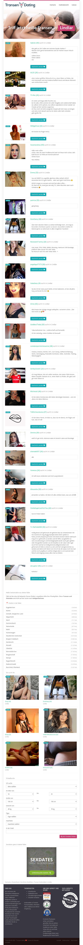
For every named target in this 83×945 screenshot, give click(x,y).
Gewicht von (10, 806)
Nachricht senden (38, 67)
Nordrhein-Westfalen (26, 882)
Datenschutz (66, 940)
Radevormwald (41, 664)
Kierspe (41, 658)
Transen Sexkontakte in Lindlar (43, 882)
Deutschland (15, 882)
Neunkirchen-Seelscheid (41, 636)
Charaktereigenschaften (35, 895)
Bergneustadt (41, 655)
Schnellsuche (32, 891)
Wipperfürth (41, 617)
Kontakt (59, 940)
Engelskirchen (41, 607)
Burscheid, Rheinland (41, 667)
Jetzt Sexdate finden (69, 836)
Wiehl (41, 629)
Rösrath (41, 645)
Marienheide (41, 626)
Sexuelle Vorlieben (33, 897)
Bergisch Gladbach (41, 639)
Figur (7, 813)
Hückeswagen (41, 633)
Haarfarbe (9, 821)
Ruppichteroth (41, 661)
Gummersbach (41, 623)
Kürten (41, 611)
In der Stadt (10, 828)
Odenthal (41, 648)
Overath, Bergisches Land (41, 614)
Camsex (74, 5)
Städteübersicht (64, 5)
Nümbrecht (41, 642)
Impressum (74, 940)
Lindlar (48, 43)
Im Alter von (10, 791)
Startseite (53, 5)
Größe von (9, 798)
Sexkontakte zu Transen (31, 902)
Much (41, 620)
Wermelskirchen (41, 651)
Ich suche (9, 783)
